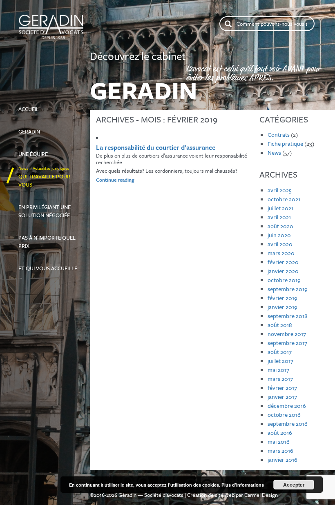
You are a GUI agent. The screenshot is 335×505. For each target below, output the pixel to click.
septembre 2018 (288, 315)
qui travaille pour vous (44, 177)
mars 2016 (280, 450)
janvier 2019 (282, 307)
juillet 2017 (280, 360)
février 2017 (282, 387)
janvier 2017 (282, 396)
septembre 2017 (287, 342)
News (274, 152)
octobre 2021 (284, 199)
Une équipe (41, 150)
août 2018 (280, 324)
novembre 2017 (287, 333)
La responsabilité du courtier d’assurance (155, 147)
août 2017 (280, 351)
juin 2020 (279, 235)
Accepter (294, 484)
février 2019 (282, 298)
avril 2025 (279, 190)
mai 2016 (279, 441)
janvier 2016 (282, 459)
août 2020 (280, 226)
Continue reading (130, 179)
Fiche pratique (285, 143)
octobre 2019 (284, 280)
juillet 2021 (280, 208)
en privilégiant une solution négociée (44, 207)
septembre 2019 (288, 289)
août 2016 (280, 432)
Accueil (44, 105)
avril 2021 (279, 217)
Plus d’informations (242, 485)
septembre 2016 (288, 423)
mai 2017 (278, 369)
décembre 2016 (287, 405)
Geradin (36, 128)
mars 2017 (280, 378)
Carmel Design (261, 495)
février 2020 (283, 262)
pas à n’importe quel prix (47, 238)
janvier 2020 (283, 271)
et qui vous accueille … (47, 268)
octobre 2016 (284, 414)
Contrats (279, 134)
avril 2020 (280, 244)
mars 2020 (281, 253)
